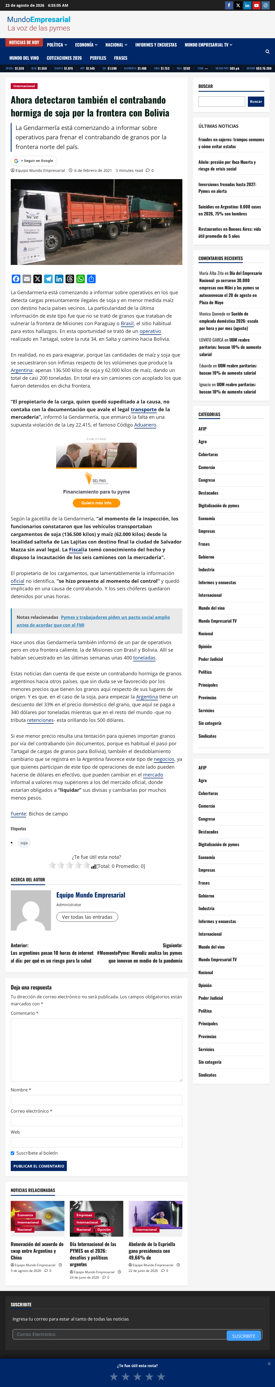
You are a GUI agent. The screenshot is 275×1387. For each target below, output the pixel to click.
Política (55, 44)
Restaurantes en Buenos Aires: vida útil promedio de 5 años (229, 232)
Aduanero (145, 424)
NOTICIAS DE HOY (24, 42)
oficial (17, 581)
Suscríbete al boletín (37, 1153)
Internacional (24, 86)
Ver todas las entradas (87, 917)
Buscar (205, 86)
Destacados (208, 492)
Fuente (18, 813)
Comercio (206, 467)
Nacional (114, 44)
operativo (150, 331)
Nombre (21, 1090)
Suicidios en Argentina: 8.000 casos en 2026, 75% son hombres (229, 210)
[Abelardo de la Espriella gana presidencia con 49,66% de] (155, 1219)
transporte (144, 409)
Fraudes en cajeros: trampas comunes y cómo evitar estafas (231, 143)
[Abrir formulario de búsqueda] (268, 51)
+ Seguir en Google (37, 161)
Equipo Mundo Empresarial (40, 170)
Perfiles (98, 58)
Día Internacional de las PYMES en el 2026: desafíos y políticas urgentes (93, 1254)
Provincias (207, 697)
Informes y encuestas (156, 44)
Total (103, 866)
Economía (84, 44)
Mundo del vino (24, 58)
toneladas (144, 657)
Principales (208, 685)
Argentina (21, 370)
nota (114, 857)
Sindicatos (207, 736)
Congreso (206, 480)
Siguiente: (139, 953)
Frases (120, 58)
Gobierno (206, 557)
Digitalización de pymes (218, 505)
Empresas (84, 1215)
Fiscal (76, 549)
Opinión (104, 1229)
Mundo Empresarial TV (206, 44)
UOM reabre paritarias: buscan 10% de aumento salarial (230, 346)
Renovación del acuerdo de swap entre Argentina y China (37, 1250)
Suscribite (243, 1336)
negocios (164, 759)
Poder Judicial (210, 659)
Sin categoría (209, 723)
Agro (202, 441)
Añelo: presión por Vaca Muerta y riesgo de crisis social (227, 165)
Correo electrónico (31, 1111)
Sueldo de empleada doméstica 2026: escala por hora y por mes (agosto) (228, 320)
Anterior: (52, 953)
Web (15, 1132)
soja (24, 842)
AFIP (202, 428)
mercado (153, 774)
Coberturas (208, 454)
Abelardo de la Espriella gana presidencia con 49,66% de (152, 1250)
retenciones (40, 720)
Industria (206, 569)
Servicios (206, 710)
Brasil (127, 323)
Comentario (24, 1013)
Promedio (127, 866)
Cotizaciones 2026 (64, 58)
